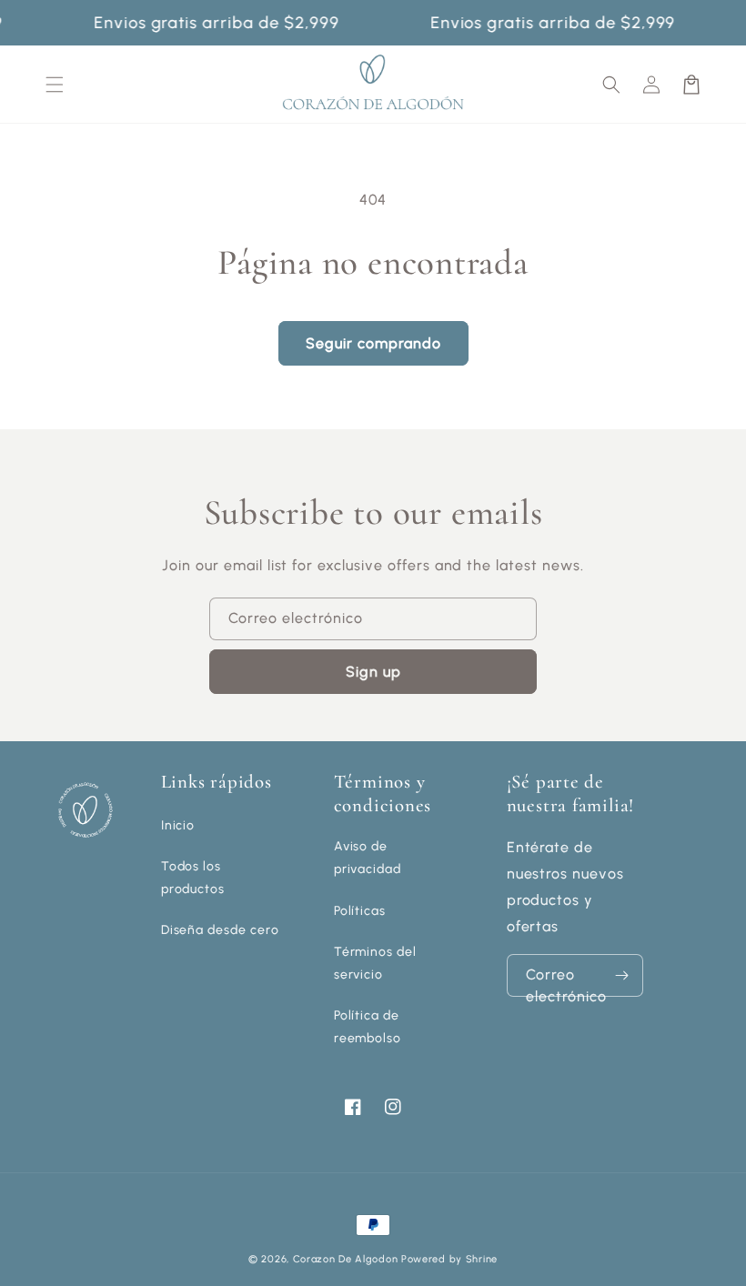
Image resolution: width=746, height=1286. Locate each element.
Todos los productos (193, 878)
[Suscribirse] (622, 975)
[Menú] (55, 85)
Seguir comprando (373, 343)
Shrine (482, 1259)
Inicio (178, 825)
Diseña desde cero (220, 930)
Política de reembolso (368, 1027)
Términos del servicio (376, 963)
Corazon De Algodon (345, 1259)
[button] (611, 85)
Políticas (360, 911)
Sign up (373, 671)
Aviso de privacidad (368, 858)
